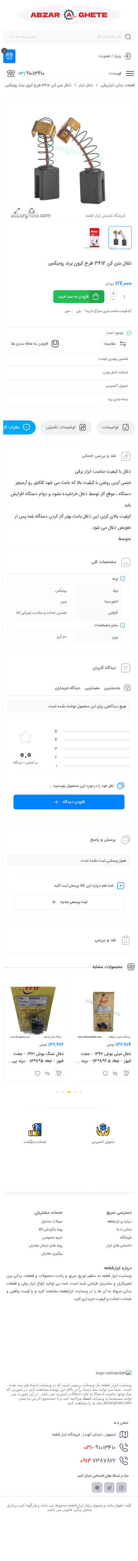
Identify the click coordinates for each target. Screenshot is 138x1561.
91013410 (100, 1447)
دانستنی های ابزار (119, 1246)
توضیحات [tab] (111, 427)
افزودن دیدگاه (74, 802)
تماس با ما (124, 1230)
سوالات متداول (52, 1222)
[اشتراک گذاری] (32, 210)
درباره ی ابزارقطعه (119, 1222)
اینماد (86, 1398)
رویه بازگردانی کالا (51, 1230)
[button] (126, 1073)
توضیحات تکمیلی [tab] (61, 427)
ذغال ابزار (86, 85)
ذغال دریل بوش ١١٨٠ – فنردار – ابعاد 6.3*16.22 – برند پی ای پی (35, 1058)
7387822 (98, 1460)
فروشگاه (126, 1238)
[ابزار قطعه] (69, 14)
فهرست (116, 73)
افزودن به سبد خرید (73, 296)
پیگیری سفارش (52, 1254)
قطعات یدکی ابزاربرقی (118, 85)
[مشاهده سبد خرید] (9, 56)
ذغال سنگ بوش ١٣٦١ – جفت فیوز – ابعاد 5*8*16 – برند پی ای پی (105, 1061)
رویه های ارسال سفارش (46, 1246)
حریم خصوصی (52, 1238)
